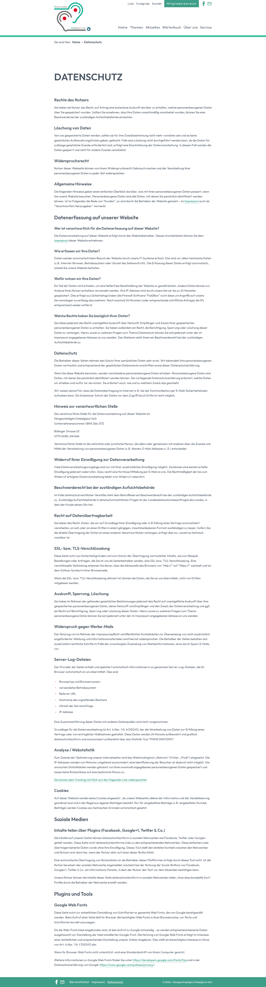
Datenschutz (115, 982)
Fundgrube (143, 3)
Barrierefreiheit (79, 982)
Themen (136, 27)
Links (131, 3)
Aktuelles (153, 27)
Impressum (192, 201)
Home (123, 27)
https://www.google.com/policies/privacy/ (127, 965)
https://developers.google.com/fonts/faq (160, 960)
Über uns (191, 27)
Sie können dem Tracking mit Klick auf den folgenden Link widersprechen (100, 780)
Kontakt (157, 3)
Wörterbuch (171, 27)
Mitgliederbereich (181, 3)
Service (206, 27)
